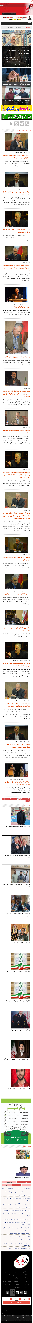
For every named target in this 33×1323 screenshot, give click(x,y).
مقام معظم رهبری (26, 1273)
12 (3, 799)
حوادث (17, 1284)
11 (5, 799)
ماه (16, 1185)
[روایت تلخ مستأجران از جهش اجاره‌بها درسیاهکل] (16, 77)
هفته (26, 1185)
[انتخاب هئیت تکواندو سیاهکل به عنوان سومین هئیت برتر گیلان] (16, 95)
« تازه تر (28, 799)
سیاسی (7, 1272)
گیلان (16, 1272)
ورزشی (16, 1278)
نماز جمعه (7, 1275)
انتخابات (26, 1287)
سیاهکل (26, 1278)
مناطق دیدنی (16, 1287)
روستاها (26, 1284)
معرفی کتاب (7, 1284)
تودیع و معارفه (7, 1281)
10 (8, 799)
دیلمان (26, 1281)
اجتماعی (16, 1281)
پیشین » (28, 801)
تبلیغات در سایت (16, 1275)
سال (7, 1185)
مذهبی (7, 1278)
